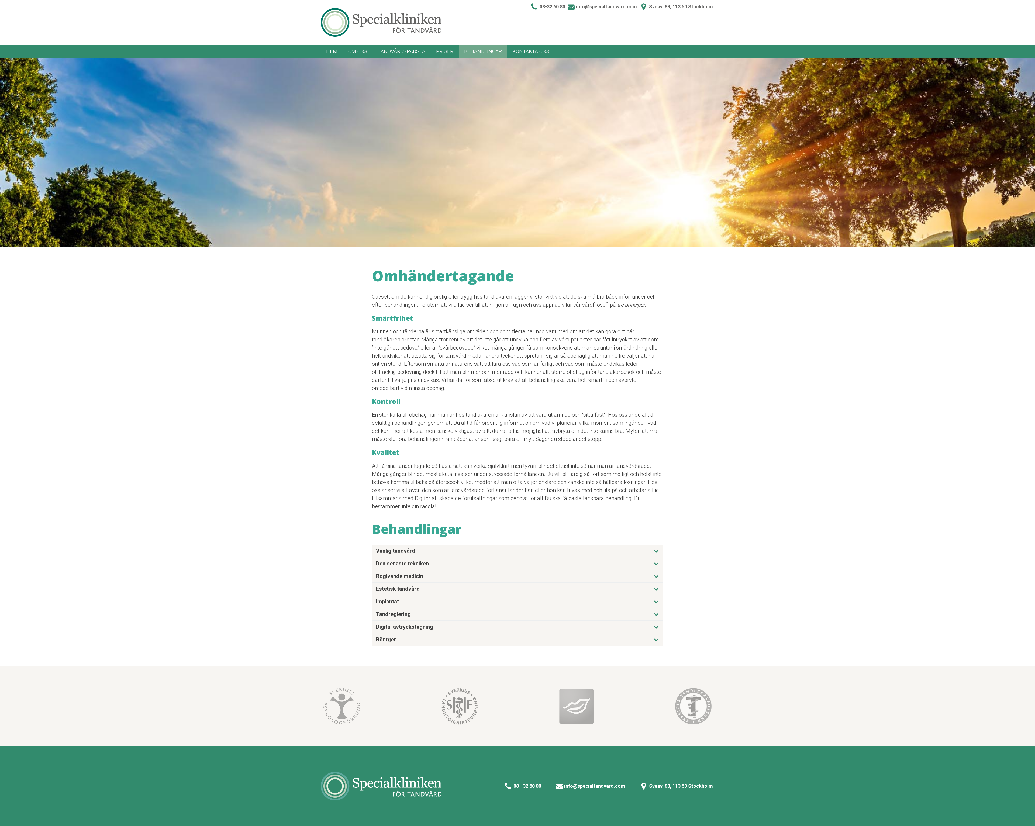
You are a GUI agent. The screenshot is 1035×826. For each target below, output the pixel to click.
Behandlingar (483, 51)
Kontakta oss (531, 51)
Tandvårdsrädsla (401, 51)
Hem (331, 51)
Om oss (357, 51)
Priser (444, 51)
